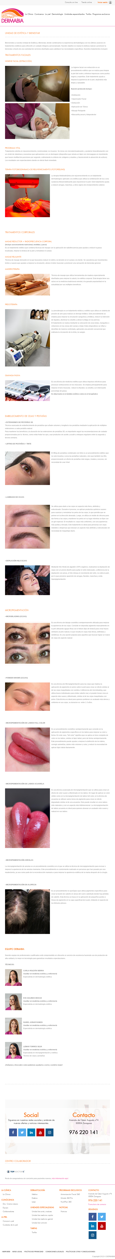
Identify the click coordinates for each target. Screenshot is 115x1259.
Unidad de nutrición (39, 1223)
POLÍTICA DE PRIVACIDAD (33, 1251)
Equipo (5, 1208)
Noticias (64, 1212)
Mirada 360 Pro (67, 1198)
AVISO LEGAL (17, 1251)
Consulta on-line (71, 2)
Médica (34, 1194)
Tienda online (86, 2)
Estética (34, 1198)
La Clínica (6, 1194)
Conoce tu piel (8, 1221)
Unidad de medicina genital (42, 1219)
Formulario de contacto (97, 1204)
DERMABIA (12, 15)
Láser (34, 1202)
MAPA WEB (6, 1251)
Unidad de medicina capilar (42, 1215)
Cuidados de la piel (10, 1225)
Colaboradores (8, 1212)
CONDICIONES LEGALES (55, 1251)
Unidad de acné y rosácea (42, 1212)
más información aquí (60, 1178)
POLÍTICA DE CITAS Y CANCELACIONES (80, 1251)
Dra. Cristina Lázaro (10, 1204)
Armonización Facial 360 (70, 1194)
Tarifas (34, 1232)
